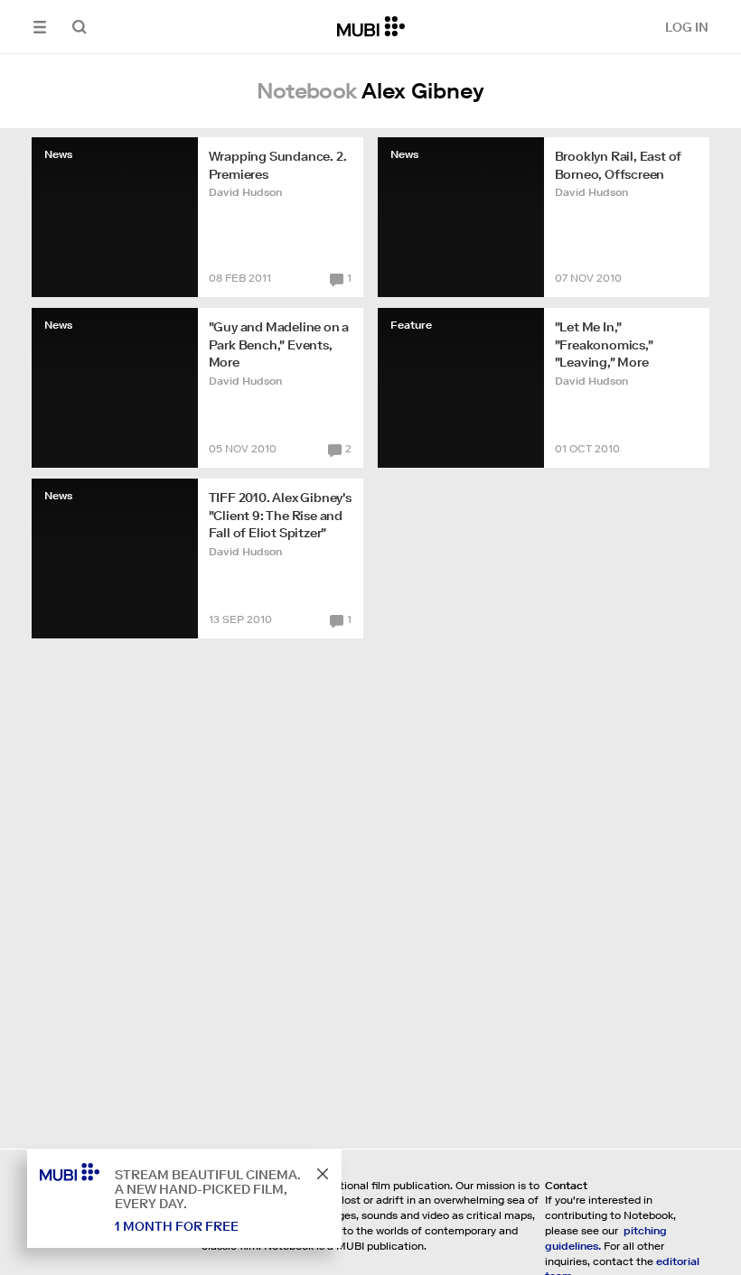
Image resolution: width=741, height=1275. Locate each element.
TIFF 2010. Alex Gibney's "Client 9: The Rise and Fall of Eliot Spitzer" (280, 515)
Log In (686, 27)
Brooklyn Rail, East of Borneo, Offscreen (618, 165)
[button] (40, 26)
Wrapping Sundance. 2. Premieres (278, 165)
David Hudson (245, 192)
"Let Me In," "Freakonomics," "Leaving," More (604, 344)
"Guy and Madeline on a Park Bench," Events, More (279, 344)
